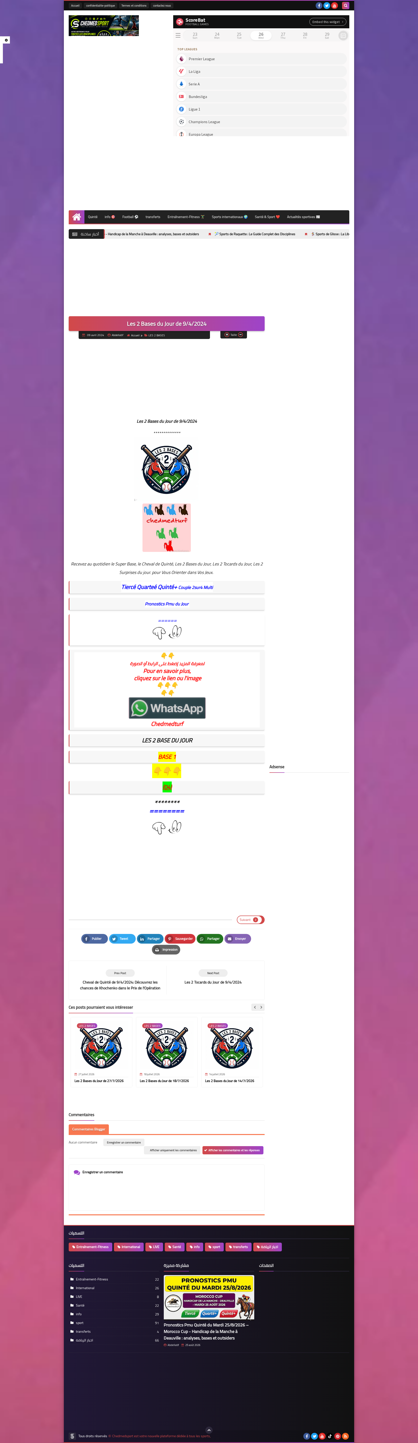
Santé (176, 1247)
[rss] (345, 1436)
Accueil (75, 5)
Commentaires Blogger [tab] (88, 1129)
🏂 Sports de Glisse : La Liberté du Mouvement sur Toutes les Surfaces (297, 234)
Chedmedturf (167, 724)
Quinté (92, 217)
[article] (213, 977)
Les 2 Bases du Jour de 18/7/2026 (164, 1081)
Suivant (245, 920)
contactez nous (162, 5)
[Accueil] (76, 217)
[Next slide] (261, 1007)
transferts (153, 217)
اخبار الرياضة (269, 1247)
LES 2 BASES (157, 335)
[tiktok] (330, 1436)
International (131, 1247)
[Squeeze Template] (72, 1436)
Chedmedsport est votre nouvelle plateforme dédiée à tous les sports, (161, 1436)
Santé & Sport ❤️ (267, 217)
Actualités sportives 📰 (303, 217)
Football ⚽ (130, 217)
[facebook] (319, 5)
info (197, 1247)
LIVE (156, 1247)
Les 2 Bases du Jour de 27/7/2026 (99, 1081)
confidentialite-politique (100, 5)
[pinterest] (337, 1436)
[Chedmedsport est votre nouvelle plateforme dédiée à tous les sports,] (104, 25)
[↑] (209, 1430)
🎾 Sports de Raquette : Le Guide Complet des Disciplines (191, 234)
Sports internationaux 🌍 (230, 217)
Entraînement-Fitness (92, 1247)
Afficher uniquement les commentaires (173, 1150)
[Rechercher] (345, 5)
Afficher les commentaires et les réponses (234, 1150)
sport (216, 1247)
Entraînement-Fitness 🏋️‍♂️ (186, 217)
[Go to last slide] (255, 1007)
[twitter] (326, 5)
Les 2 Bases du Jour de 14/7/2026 (229, 1081)
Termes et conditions (134, 5)
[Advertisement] (261, 171)
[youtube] (334, 5)
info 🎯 (110, 217)
